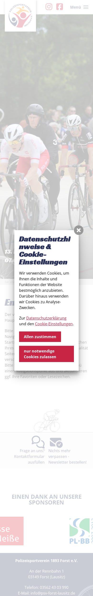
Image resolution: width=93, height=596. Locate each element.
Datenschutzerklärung (46, 318)
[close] (78, 230)
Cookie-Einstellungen (54, 323)
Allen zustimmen (40, 336)
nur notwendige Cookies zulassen (40, 353)
